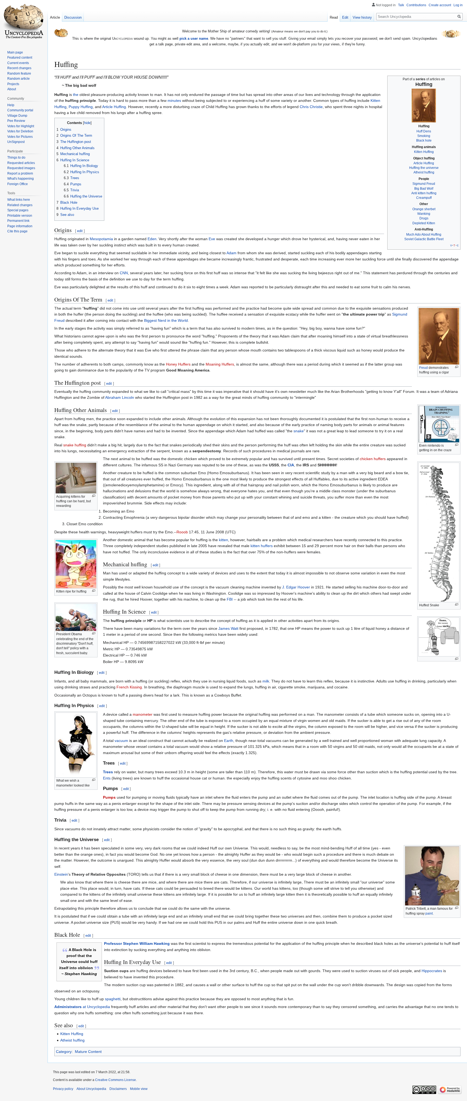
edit (80, 231)
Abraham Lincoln (119, 397)
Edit (345, 17)
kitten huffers (262, 546)
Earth (228, 740)
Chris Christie (311, 107)
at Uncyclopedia (82, 1007)
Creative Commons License (115, 1080)
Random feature (19, 73)
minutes (174, 100)
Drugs (423, 218)
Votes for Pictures (20, 137)
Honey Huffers (178, 364)
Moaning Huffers (220, 364)
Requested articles (21, 163)
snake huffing (74, 445)
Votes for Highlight (20, 126)
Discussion (73, 17)
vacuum (121, 740)
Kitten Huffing (424, 152)
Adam (231, 253)
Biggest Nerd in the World (166, 320)
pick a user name (193, 38)
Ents (107, 778)
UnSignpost (16, 142)
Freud (423, 368)
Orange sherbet (423, 209)
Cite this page (17, 231)
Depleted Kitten (423, 223)
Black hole (424, 140)
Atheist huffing (423, 172)
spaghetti (113, 999)
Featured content (19, 57)
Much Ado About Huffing (423, 234)
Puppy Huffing (81, 107)
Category (64, 1051)
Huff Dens (423, 131)
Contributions (416, 5)
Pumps (109, 797)
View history (362, 17)
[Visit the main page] (23, 21)
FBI (230, 599)
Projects (13, 84)
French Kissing (129, 687)
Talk (401, 5)
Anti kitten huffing (423, 193)
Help (10, 105)
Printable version (19, 215)
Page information (19, 226)
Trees (108, 772)
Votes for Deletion (20, 131)
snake (298, 431)
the (75, 94)
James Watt (228, 628)
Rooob (182, 532)
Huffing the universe (424, 168)
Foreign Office (17, 184)
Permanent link (18, 221)
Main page (15, 52)
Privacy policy (63, 1089)
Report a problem (20, 173)
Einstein (61, 874)
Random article (18, 79)
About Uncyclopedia (91, 1089)
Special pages (17, 210)
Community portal (20, 110)
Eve (212, 239)
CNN (124, 273)
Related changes (19, 205)
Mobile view (139, 1089)
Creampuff (424, 198)
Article (55, 17)
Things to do (16, 157)
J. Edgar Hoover (296, 587)
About (11, 89)
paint (429, 913)
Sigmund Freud (423, 184)
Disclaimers (118, 1089)
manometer (142, 714)
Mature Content (88, 1051)
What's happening (20, 178)
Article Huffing (423, 163)
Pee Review (16, 121)
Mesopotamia (101, 239)
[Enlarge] (457, 367)
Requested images (21, 168)
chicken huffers (373, 459)
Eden (152, 239)
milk (265, 681)
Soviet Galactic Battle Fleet (423, 239)
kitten (223, 540)
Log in (458, 5)
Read (334, 17)
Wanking (423, 214)
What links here (18, 200)
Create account (440, 5)
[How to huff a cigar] (424, 105)
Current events (18, 63)
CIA (291, 465)
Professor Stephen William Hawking (137, 943)
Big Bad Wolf (423, 188)
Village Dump (17, 116)
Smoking (423, 136)
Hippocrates (432, 971)
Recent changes (19, 68)
